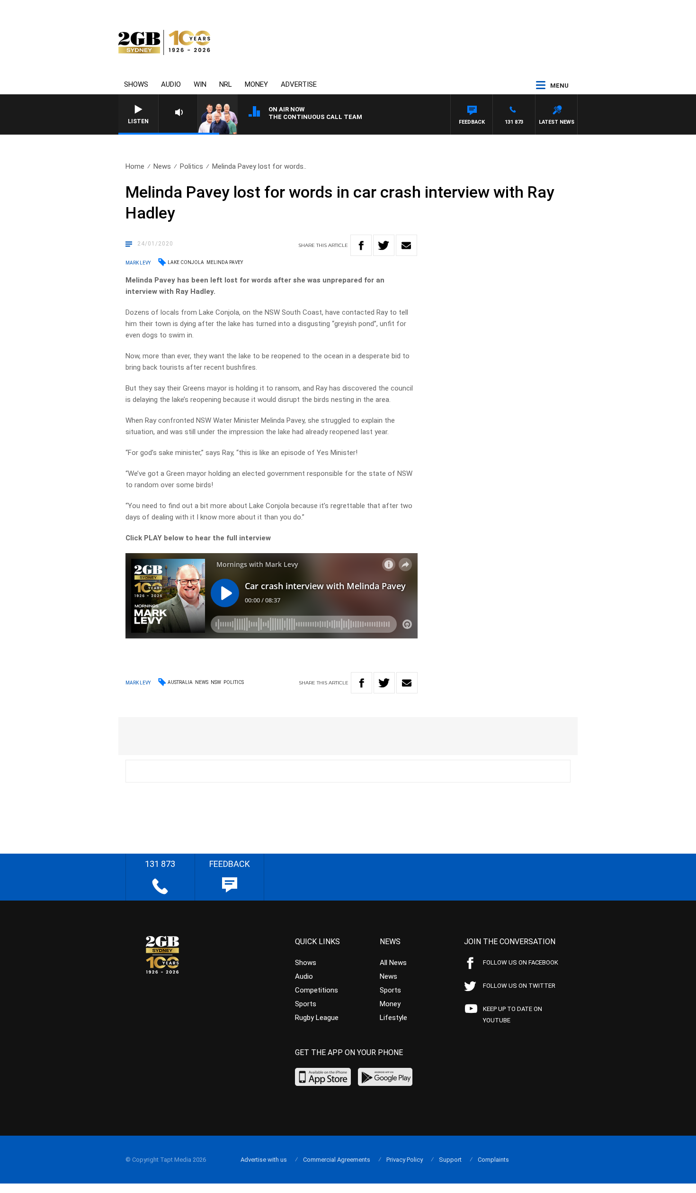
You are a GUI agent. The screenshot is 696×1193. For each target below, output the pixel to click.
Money (256, 84)
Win (200, 84)
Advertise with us (264, 1159)
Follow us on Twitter (519, 985)
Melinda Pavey (224, 262)
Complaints (493, 1159)
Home (134, 166)
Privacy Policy (404, 1159)
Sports (305, 1004)
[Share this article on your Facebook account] (361, 245)
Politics (191, 166)
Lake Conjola (186, 262)
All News (393, 962)
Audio (171, 84)
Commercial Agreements (336, 1159)
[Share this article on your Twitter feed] (383, 245)
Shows (136, 84)
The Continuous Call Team (315, 116)
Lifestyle (393, 1017)
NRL (225, 84)
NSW (216, 682)
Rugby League (317, 1017)
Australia (180, 682)
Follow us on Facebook (520, 962)
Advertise (299, 84)
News (162, 166)
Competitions (316, 990)
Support (450, 1159)
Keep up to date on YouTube (512, 1014)
